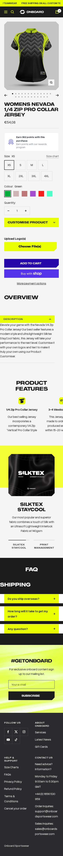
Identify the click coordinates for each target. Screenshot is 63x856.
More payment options (31, 283)
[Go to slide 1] (12, 93)
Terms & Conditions (11, 798)
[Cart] (57, 12)
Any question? (18, 629)
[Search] (12, 12)
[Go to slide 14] (15, 96)
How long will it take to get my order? (28, 613)
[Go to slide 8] (34, 93)
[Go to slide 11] (44, 93)
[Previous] (5, 95)
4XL (46, 176)
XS (9, 165)
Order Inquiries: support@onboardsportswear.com (46, 811)
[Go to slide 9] (37, 93)
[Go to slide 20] (34, 96)
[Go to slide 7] (31, 93)
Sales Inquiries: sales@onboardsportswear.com (46, 828)
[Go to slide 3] (18, 93)
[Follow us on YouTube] (8, 740)
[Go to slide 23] (44, 96)
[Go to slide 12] (47, 93)
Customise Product (28, 222)
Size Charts (11, 767)
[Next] (57, 95)
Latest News (43, 739)
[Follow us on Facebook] (8, 732)
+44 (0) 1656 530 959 (45, 796)
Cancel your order (15, 808)
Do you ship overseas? (23, 598)
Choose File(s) (30, 246)
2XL (21, 176)
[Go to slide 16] (22, 96)
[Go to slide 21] (37, 96)
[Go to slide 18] (28, 96)
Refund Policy (13, 789)
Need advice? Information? (43, 766)
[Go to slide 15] (18, 96)
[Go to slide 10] (40, 93)
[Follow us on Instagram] (24, 732)
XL (9, 176)
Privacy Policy (13, 781)
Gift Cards (41, 746)
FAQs (7, 774)
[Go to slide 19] (31, 96)
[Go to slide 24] (47, 96)
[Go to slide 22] (40, 96)
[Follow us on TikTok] (16, 740)
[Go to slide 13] (50, 93)
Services (40, 732)
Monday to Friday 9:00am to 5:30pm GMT (47, 781)
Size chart (52, 156)
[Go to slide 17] (25, 96)
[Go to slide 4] (22, 93)
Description (13, 319)
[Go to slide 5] (25, 93)
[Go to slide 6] (28, 93)
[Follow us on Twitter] (16, 732)
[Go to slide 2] (15, 93)
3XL (33, 176)
